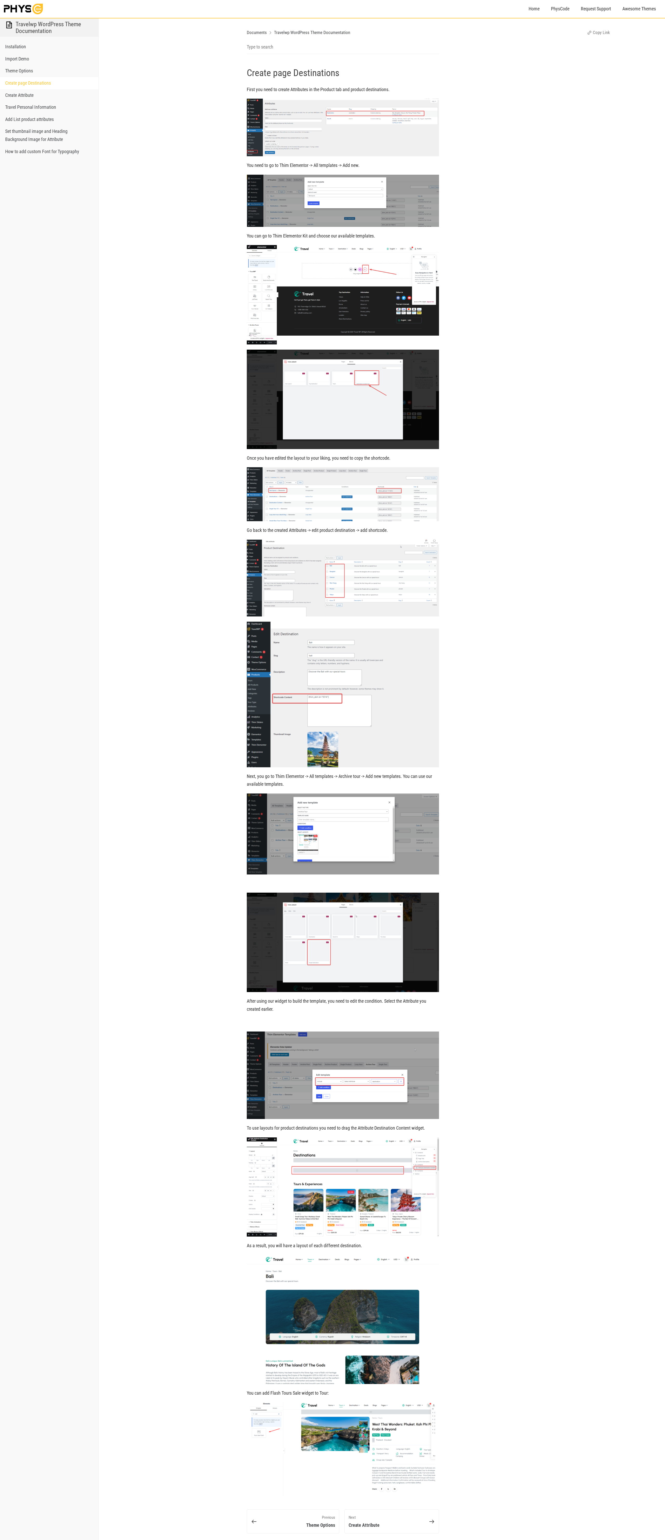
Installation (15, 46)
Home (534, 8)
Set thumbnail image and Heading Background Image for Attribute (36, 135)
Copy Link (601, 32)
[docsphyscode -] (23, 9)
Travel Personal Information (30, 107)
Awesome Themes (639, 8)
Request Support (596, 8)
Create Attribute (19, 95)
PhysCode (560, 8)
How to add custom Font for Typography (42, 151)
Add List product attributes (29, 119)
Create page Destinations (28, 83)
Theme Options (19, 70)
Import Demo (17, 59)
